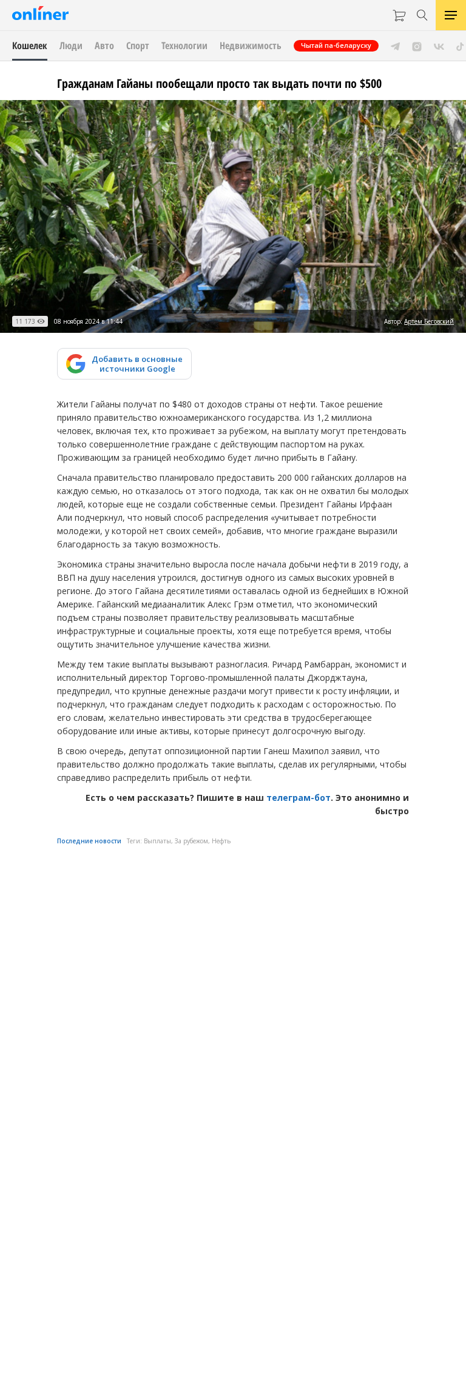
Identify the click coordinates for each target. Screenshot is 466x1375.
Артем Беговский (429, 321)
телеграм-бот (298, 797)
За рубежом (191, 841)
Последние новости (89, 841)
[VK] (439, 45)
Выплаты (157, 841)
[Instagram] (417, 45)
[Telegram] (395, 45)
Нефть (221, 841)
